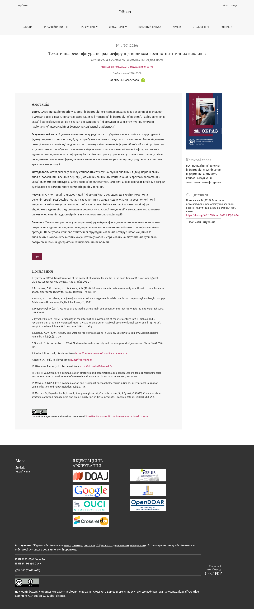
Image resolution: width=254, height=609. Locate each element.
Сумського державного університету (116, 591)
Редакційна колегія (56, 27)
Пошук (234, 5)
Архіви (177, 27)
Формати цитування (202, 222)
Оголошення (201, 27)
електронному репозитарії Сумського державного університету (105, 545)
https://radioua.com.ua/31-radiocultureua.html (101, 353)
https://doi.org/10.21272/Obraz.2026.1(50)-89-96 (127, 66)
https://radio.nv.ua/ (81, 359)
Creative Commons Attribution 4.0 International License (117, 416)
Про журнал (87, 27)
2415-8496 (28, 563)
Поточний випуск (149, 27)
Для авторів (117, 27)
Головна (27, 27)
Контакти (226, 27)
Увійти (225, 5)
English (20, 467)
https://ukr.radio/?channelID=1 (96, 366)
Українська (25, 5)
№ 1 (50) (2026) (127, 45)
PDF (37, 256)
